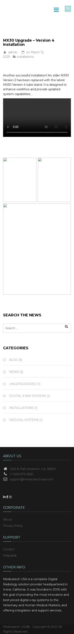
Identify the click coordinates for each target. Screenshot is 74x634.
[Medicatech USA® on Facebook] (7, 497)
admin (12, 52)
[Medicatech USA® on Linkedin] (4, 497)
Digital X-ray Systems (27, 396)
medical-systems (24, 420)
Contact (9, 549)
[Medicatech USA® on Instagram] (10, 497)
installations (25, 57)
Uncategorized (22, 384)
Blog (13, 360)
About (7, 519)
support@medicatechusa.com (31, 479)
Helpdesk (10, 555)
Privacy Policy (13, 526)
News (14, 372)
